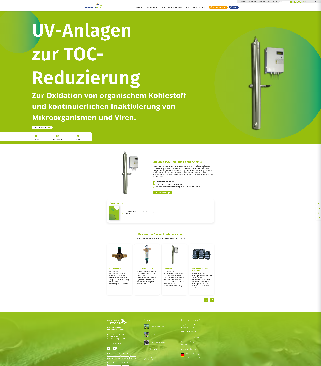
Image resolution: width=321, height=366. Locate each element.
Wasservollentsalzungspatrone (190, 342)
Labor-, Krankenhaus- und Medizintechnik (121, 358)
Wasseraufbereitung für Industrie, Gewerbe (121, 356)
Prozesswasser (185, 334)
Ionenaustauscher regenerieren (118, 365)
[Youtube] (300, 2)
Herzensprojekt (155, 334)
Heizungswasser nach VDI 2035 (190, 338)
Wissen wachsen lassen (158, 342)
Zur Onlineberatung (161, 193)
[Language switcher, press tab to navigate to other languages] (316, 2)
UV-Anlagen (158, 268)
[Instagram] (298, 2)
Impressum (147, 354)
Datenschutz (147, 356)
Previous (206, 300)
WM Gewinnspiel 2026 (157, 326)
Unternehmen (262, 2)
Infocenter (254, 2)
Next (212, 300)
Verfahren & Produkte (151, 7)
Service (188, 7)
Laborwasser (184, 344)
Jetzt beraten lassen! (41, 127)
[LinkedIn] (295, 2)
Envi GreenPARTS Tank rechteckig (190, 269)
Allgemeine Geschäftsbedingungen (154, 358)
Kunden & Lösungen (199, 7)
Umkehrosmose (185, 340)
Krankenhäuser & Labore (188, 328)
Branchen (139, 7)
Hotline (234, 7)
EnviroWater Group (245, 2)
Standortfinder (309, 2)
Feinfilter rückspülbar (135, 268)
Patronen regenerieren (219, 7)
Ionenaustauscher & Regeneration (172, 7)
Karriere (269, 2)
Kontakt (274, 2)
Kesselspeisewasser (186, 336)
